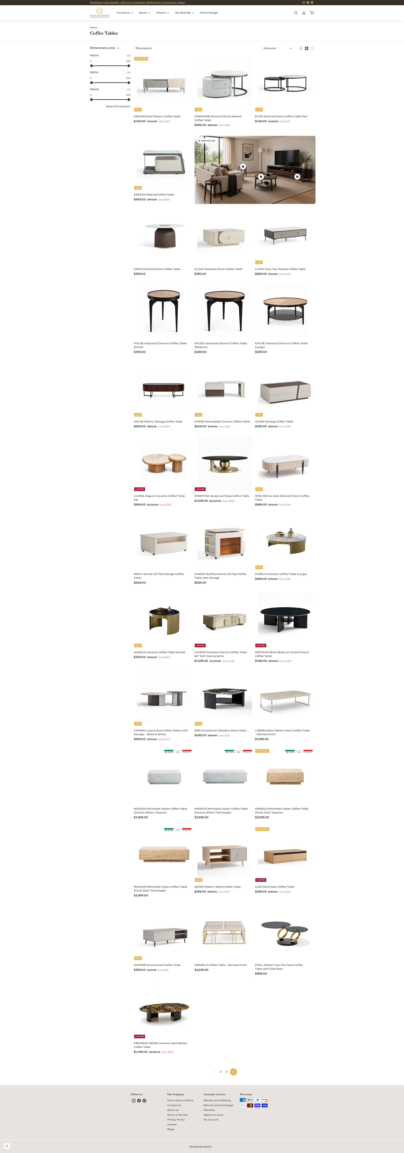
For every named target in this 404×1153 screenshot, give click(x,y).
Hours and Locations (180, 1100)
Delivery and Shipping (217, 1100)
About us (173, 1109)
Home (93, 27)
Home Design (209, 12)
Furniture (123, 12)
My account (211, 1119)
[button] (243, 166)
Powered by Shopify (200, 1146)
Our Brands (183, 12)
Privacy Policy (176, 1119)
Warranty (209, 1109)
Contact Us (174, 1105)
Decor (143, 12)
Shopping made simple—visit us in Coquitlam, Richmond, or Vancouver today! (137, 2)
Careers (172, 1124)
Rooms (161, 12)
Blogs (170, 1129)
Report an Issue (213, 1114)
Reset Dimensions (118, 106)
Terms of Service (177, 1114)
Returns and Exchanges (218, 1105)
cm (128, 55)
